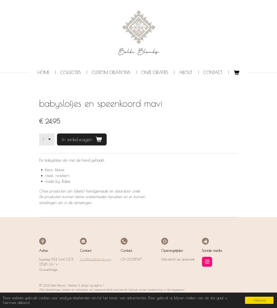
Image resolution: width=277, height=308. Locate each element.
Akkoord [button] (259, 300)
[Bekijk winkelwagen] (236, 72)
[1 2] (47, 139)
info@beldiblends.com (95, 259)
